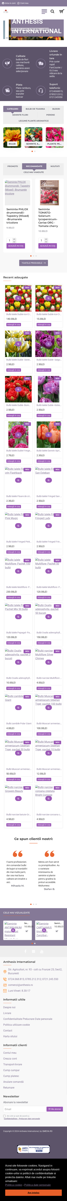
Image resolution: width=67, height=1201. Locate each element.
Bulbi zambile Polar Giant (19, 723)
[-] (14, 242)
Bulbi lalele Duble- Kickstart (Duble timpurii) (49, 405)
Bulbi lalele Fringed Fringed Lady (49, 541)
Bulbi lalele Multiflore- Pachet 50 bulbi (49, 587)
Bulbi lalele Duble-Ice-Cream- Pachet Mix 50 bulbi (19, 314)
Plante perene (54, 143)
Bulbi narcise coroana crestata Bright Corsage (49, 814)
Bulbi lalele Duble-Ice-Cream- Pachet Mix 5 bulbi (49, 314)
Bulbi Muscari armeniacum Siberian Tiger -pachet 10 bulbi (49, 769)
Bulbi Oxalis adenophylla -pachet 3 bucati (19, 678)
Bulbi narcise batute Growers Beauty (19, 814)
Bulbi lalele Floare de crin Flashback (19, 496)
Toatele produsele (32, 263)
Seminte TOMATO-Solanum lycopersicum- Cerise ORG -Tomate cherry (48, 218)
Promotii (12, 166)
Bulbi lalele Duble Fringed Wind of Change (19, 450)
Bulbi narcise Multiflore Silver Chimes (49, 678)
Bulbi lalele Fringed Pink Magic (19, 541)
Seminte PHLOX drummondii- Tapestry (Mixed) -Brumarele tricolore (18, 216)
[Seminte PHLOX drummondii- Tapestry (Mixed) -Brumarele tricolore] (17, 192)
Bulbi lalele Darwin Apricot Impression (49, 450)
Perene (50, 115)
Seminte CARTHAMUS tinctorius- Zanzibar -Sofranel (58, 923)
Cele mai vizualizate (16, 912)
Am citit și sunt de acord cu (22, 1117)
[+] (14, 239)
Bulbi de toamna (35, 109)
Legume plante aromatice (34, 121)
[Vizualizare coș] (61, 11)
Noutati (55, 166)
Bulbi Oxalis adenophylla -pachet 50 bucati (49, 632)
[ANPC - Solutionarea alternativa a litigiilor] (33, 1149)
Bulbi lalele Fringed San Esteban (49, 496)
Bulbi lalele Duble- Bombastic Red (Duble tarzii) (19, 405)
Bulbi (12, 143)
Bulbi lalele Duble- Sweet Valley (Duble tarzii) (19, 359)
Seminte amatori (33, 143)
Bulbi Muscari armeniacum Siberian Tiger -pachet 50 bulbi (19, 769)
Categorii (12, 109)
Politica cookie (13, 1185)
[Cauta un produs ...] (52, 11)
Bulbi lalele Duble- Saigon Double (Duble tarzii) (49, 359)
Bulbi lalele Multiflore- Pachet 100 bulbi (19, 587)
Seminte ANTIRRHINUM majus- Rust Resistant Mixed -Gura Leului (27, 923)
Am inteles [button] (33, 1192)
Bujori (56, 109)
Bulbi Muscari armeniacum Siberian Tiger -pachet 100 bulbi (49, 723)
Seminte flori (20, 115)
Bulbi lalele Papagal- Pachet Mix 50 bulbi (19, 632)
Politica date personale (37, 1185)
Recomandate (34, 166)
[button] (51, 1185)
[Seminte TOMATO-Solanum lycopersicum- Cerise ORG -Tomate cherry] (49, 192)
